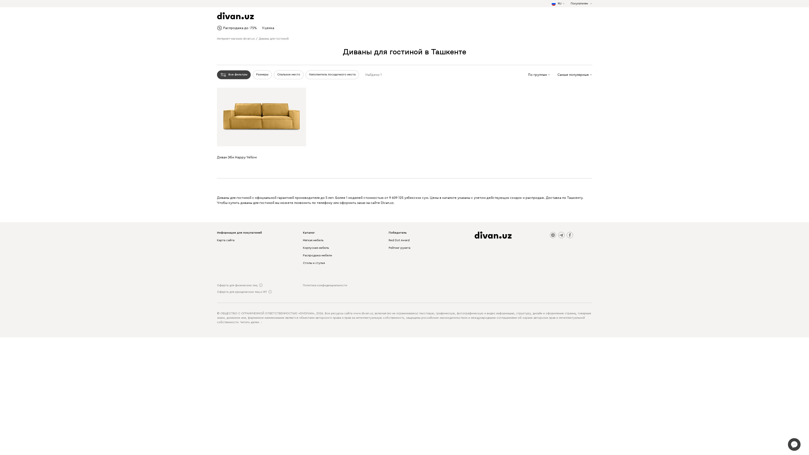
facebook (570, 235)
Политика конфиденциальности (325, 285)
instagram (553, 235)
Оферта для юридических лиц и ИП (242, 291)
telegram (561, 235)
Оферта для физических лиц (237, 285)
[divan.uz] (493, 235)
